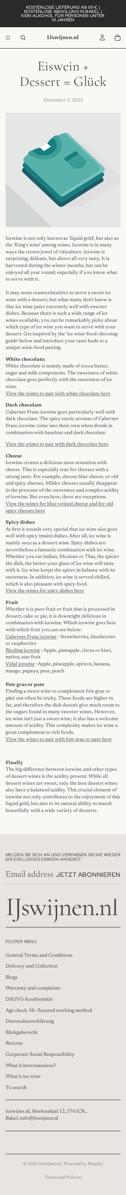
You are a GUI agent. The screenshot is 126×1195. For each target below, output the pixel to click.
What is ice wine (23, 1076)
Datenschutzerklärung (30, 1021)
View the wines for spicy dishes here (45, 591)
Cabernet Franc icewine (31, 637)
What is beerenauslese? (31, 1065)
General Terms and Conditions (39, 955)
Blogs (12, 977)
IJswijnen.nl (50, 1164)
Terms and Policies (63, 1177)
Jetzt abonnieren (88, 875)
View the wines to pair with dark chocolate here (57, 444)
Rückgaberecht (22, 1032)
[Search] (23, 37)
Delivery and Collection (31, 966)
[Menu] (8, 38)
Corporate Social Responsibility (40, 1054)
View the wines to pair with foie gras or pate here (59, 739)
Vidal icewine (20, 664)
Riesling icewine (23, 650)
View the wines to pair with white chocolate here (58, 393)
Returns (14, 1043)
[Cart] (117, 37)
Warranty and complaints (33, 988)
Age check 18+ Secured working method (49, 1010)
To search (16, 1087)
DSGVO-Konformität (29, 999)
